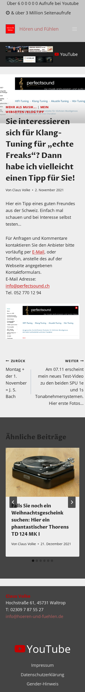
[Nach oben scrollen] (73, 685)
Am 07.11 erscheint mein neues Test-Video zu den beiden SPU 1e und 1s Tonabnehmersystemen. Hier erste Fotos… (59, 382)
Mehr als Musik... (21, 107)
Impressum (42, 665)
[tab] (33, 560)
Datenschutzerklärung (42, 674)
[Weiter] (72, 502)
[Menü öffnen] (74, 29)
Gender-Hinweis (43, 684)
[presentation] (42, 472)
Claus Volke (21, 190)
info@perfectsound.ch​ (28, 286)
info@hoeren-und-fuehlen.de (34, 616)
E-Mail (38, 252)
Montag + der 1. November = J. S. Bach (16, 379)
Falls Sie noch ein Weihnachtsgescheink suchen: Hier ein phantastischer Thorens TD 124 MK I (40, 520)
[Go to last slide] (13, 502)
